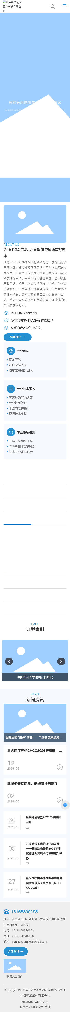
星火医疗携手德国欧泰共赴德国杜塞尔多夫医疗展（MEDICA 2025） (44, 883)
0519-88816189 (23, 930)
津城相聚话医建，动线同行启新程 (32, 783)
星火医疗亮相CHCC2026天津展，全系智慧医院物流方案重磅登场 (35, 750)
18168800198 (24, 912)
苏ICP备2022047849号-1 (35, 995)
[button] (9, 661)
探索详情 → (33, 122)
